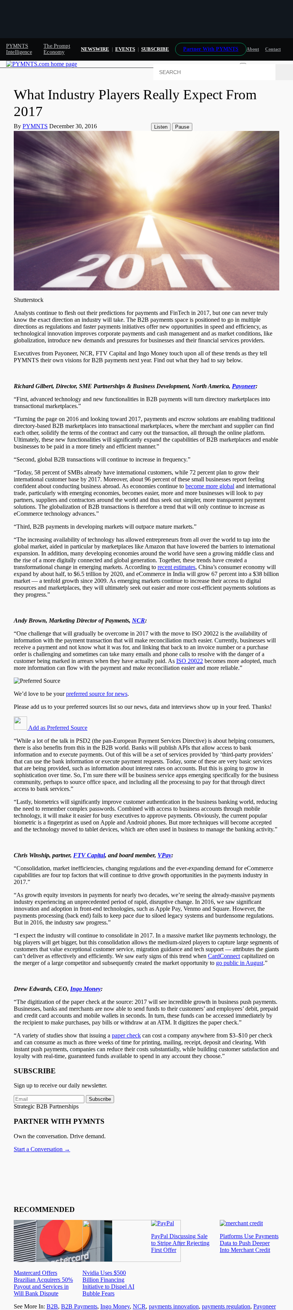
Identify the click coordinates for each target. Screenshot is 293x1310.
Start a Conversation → (42, 1149)
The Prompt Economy (56, 49)
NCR (139, 1306)
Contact (273, 49)
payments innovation (174, 1306)
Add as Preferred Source (57, 727)
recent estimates (176, 567)
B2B (52, 1306)
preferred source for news (96, 693)
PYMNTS (35, 126)
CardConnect (224, 956)
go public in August (239, 963)
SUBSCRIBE (155, 49)
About (252, 49)
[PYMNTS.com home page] (41, 64)
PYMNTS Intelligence (19, 49)
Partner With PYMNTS (210, 49)
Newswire (95, 49)
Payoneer (264, 1306)
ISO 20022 (189, 661)
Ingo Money (115, 1306)
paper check (126, 1035)
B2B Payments (79, 1306)
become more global (209, 486)
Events (125, 49)
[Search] (284, 72)
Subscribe (100, 1099)
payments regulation (226, 1306)
